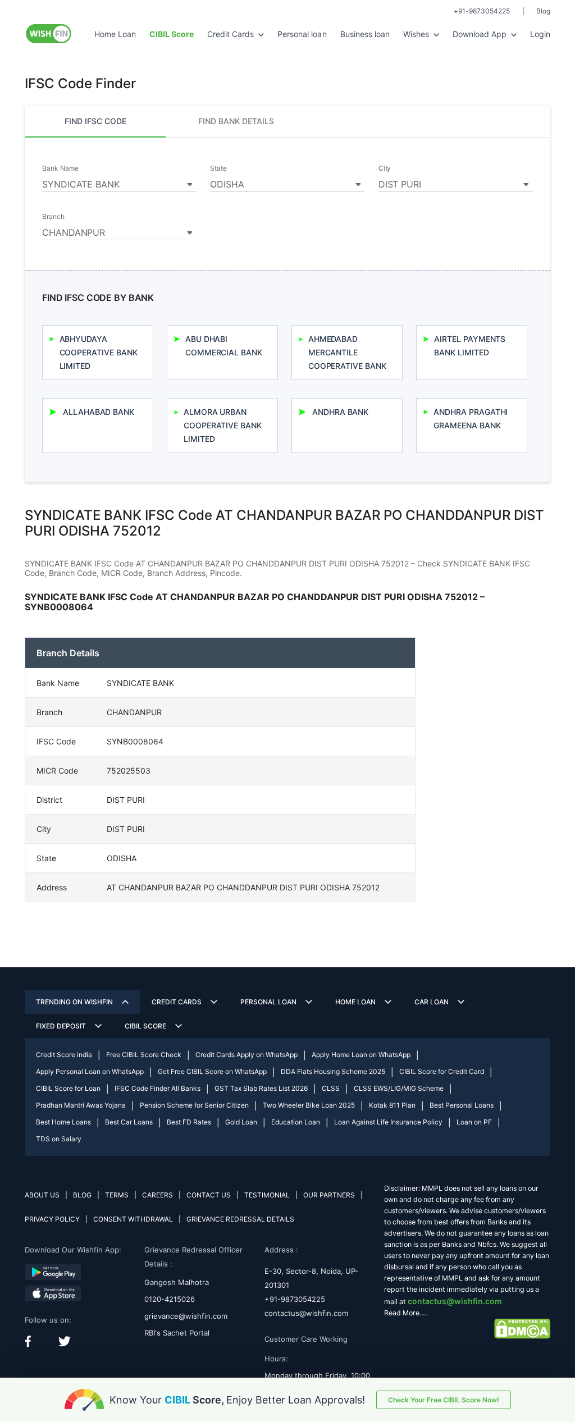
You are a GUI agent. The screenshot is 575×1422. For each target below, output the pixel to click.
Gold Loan (241, 1122)
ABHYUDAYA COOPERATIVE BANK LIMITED (99, 352)
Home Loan (115, 34)
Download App (481, 34)
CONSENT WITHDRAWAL (133, 1219)
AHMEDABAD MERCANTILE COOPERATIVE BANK (347, 352)
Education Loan (295, 1122)
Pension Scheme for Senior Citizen (194, 1105)
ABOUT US (42, 1195)
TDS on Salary (58, 1139)
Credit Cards (231, 34)
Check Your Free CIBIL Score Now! (443, 1400)
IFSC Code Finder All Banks (157, 1088)
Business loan (365, 34)
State (218, 168)
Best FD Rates (189, 1122)
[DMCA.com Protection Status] (522, 1328)
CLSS (331, 1088)
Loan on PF (474, 1122)
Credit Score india (64, 1054)
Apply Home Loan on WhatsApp (361, 1054)
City (384, 168)
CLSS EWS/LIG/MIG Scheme (399, 1088)
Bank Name (60, 168)
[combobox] (119, 182)
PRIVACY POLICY (52, 1219)
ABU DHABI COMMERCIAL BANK (223, 345)
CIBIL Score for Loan (68, 1088)
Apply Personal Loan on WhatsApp (90, 1071)
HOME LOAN (355, 1002)
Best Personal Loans (462, 1105)
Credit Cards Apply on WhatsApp (246, 1054)
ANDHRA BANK (340, 412)
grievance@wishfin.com (185, 1315)
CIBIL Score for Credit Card (441, 1071)
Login (540, 34)
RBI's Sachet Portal (176, 1332)
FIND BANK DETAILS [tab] (236, 121)
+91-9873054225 (482, 11)
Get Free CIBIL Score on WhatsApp (212, 1071)
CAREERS (157, 1195)
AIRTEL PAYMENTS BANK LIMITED (469, 345)
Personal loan (301, 34)
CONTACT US (208, 1195)
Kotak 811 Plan (392, 1105)
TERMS (117, 1195)
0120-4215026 (169, 1299)
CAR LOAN (431, 1002)
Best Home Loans (63, 1122)
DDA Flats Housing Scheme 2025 (333, 1071)
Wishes (417, 34)
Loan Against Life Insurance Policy (388, 1122)
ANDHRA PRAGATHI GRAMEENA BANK (470, 418)
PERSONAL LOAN (268, 1002)
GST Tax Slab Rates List (261, 1088)
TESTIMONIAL (267, 1195)
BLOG (82, 1195)
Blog (543, 11)
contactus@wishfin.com (306, 1313)
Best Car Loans (129, 1122)
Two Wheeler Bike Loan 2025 (309, 1105)
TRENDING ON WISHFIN (74, 1002)
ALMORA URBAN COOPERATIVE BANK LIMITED (223, 425)
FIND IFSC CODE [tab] (95, 121)
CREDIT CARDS (177, 1002)
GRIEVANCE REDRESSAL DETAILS (240, 1219)
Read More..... (406, 1313)
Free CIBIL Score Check (143, 1054)
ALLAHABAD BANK (98, 412)
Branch (53, 217)
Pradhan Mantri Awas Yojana (81, 1105)
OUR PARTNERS (329, 1195)
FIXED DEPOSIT (61, 1026)
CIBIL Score (145, 1026)
